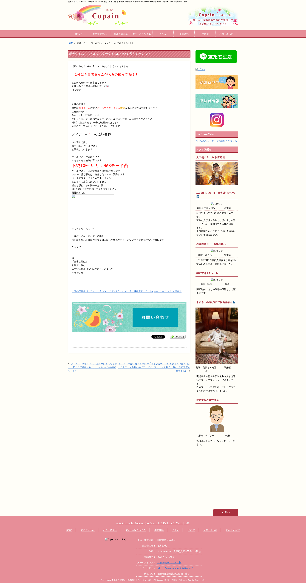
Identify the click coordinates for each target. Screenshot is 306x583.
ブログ (205, 34)
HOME (78, 34)
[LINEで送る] (178, 336)
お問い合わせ (226, 34)
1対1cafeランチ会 (142, 34)
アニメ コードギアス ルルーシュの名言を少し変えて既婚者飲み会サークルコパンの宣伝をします (92, 367)
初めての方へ (100, 34)
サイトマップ (233, 530)
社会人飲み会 (121, 34)
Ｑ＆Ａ (163, 34)
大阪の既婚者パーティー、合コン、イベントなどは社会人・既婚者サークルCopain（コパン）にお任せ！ (127, 291)
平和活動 (184, 34)
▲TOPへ (226, 512)
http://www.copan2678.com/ (175, 568)
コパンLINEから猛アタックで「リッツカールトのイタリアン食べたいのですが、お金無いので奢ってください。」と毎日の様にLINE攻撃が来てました (154, 367)
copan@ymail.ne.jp (169, 562)
